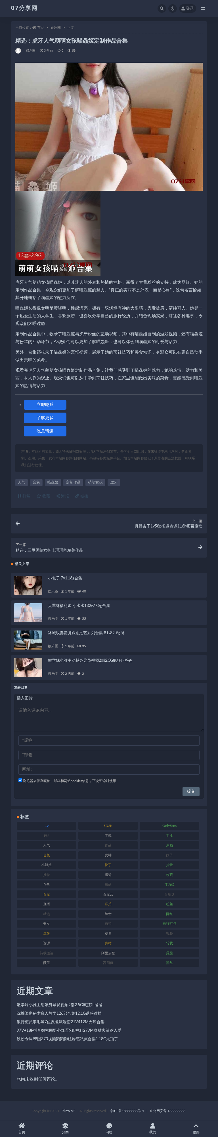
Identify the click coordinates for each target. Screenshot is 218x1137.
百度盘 (169, 894)
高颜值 (108, 962)
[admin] (18, 51)
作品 (108, 845)
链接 (83, 496)
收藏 (45, 496)
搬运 (108, 875)
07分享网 (24, 8)
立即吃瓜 (45, 405)
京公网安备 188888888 (167, 1111)
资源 (46, 943)
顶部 (196, 1132)
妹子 (169, 855)
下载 (108, 835)
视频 (169, 933)
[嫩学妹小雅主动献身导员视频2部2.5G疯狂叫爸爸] (28, 667)
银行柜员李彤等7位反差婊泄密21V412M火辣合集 (60, 1022)
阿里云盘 (108, 953)
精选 (46, 914)
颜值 (46, 962)
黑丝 (169, 962)
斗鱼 (46, 884)
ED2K (108, 825)
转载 (169, 943)
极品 (108, 884)
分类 (65, 1132)
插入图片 (25, 698)
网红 (169, 914)
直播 (46, 904)
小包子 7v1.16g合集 (65, 578)
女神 (108, 855)
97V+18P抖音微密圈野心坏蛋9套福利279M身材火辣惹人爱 (69, 1031)
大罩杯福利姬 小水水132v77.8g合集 (79, 606)
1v (47, 825)
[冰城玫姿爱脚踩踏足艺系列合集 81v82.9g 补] (28, 640)
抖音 (169, 865)
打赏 (25, 496)
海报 (64, 496)
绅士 (108, 914)
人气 (21, 482)
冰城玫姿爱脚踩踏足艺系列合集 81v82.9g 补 (86, 633)
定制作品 (73, 482)
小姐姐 (46, 865)
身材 (108, 943)
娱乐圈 (56, 27)
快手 (108, 865)
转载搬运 (46, 953)
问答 (109, 1132)
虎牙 (114, 482)
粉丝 (169, 904)
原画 (169, 845)
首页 (40, 27)
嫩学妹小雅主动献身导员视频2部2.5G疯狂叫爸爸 (90, 661)
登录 (190, 8)
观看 (108, 933)
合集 (36, 482)
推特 (46, 875)
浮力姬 (169, 884)
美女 (46, 923)
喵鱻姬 (52, 482)
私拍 (108, 904)
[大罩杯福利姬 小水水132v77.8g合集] (28, 612)
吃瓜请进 (45, 431)
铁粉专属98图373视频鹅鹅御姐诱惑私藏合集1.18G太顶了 (67, 1039)
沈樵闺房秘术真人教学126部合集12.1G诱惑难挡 (59, 1014)
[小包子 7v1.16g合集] (28, 585)
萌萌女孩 (95, 482)
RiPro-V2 (68, 1111)
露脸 (169, 953)
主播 (169, 835)
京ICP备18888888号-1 (127, 1111)
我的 (152, 1132)
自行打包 (169, 923)
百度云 (108, 894)
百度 (46, 894)
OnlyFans (169, 825)
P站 (46, 835)
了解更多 (45, 418)
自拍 (108, 923)
